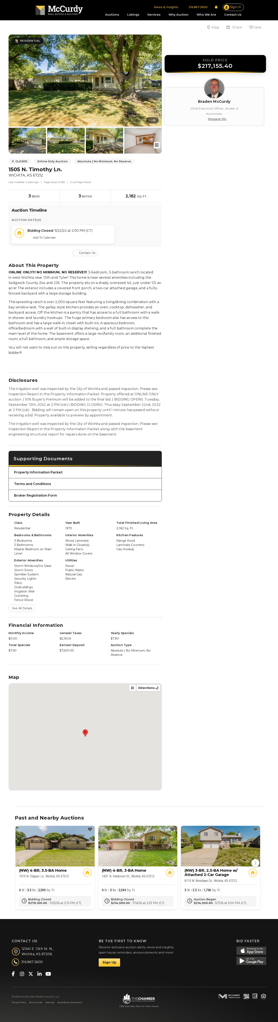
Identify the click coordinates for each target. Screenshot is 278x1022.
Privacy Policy (19, 1002)
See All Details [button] (22, 608)
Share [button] (236, 27)
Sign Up (109, 962)
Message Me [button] (217, 119)
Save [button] (257, 27)
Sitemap (49, 1002)
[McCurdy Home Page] (59, 9)
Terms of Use (35, 1002)
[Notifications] (216, 7)
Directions (146, 688)
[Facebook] (13, 973)
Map (215, 27)
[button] (85, 253)
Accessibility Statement (69, 1002)
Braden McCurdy (214, 101)
